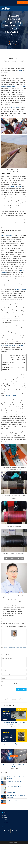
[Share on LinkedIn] (5, 61)
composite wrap (23, 647)
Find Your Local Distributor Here (14, 558)
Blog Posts (10, 44)
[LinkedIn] (13, 831)
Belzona (20, 70)
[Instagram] (9, 831)
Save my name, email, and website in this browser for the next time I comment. (11, 685)
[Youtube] (17, 831)
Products (5, 817)
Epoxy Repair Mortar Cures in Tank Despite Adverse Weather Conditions (14, 723)
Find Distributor (7, 819)
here (8, 72)
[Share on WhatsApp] (19, 61)
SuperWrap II (8, 649)
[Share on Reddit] (15, 61)
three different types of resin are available (12, 345)
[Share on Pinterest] (12, 61)
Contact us (6, 822)
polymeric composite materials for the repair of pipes (14, 86)
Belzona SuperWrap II (16, 107)
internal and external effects (14, 186)
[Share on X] (8, 61)
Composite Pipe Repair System (13, 647)
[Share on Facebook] (22, 61)
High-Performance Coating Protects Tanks (14, 744)
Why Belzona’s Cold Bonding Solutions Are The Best (14, 765)
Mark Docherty (14, 41)
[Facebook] (4, 831)
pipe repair (3, 649)
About (5, 815)
